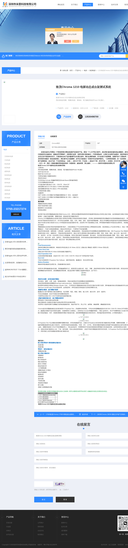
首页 (71, 70)
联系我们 (41, 534)
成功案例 (64, 530)
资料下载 (64, 534)
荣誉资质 (41, 526)
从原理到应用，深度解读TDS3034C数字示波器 (17, 263)
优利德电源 (8, 186)
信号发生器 (10, 534)
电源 (85, 70)
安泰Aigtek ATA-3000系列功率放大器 (17, 242)
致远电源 (7, 164)
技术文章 (114, 5)
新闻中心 (101, 5)
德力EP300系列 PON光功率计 (15, 276)
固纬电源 (7, 182)
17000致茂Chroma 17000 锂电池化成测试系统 (61, 414)
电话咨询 (123, 176)
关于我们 (74, 5)
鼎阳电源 (7, 194)
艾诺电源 (7, 160)
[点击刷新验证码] (59, 484)
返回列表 (85, 414)
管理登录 (121, 544)
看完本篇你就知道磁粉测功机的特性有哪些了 (17, 249)
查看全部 (16, 214)
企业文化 (41, 530)
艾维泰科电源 (8, 156)
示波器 (8, 526)
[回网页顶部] (123, 187)
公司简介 (41, 523)
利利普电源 (8, 175)
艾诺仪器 (9, 523)
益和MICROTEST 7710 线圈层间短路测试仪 (17, 270)
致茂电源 (92, 70)
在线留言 (53, 136)
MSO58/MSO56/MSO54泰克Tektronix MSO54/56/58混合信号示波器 (37, 56)
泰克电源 (7, 197)
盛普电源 (7, 171)
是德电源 (7, 190)
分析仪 (8, 530)
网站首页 (61, 5)
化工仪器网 (112, 544)
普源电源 (7, 179)
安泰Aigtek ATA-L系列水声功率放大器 (17, 256)
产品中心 (87, 5)
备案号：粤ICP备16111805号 (47, 544)
